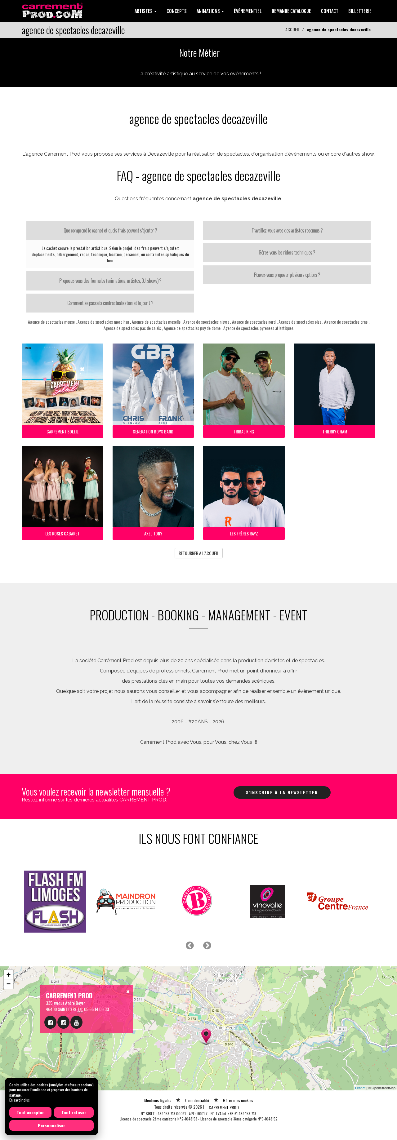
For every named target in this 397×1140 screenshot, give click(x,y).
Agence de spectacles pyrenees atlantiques (258, 328)
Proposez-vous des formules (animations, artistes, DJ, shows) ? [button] (110, 280)
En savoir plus (19, 1099)
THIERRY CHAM (334, 431)
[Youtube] (76, 1022)
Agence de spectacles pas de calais (132, 328)
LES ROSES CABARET (62, 533)
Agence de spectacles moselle (156, 321)
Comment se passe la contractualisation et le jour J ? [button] (110, 303)
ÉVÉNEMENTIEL (248, 11)
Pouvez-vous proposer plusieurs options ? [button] (287, 274)
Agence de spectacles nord (254, 321)
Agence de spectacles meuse (51, 321)
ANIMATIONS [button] (209, 11)
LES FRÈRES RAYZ (244, 533)
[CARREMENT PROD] (53, 10)
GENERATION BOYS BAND (153, 431)
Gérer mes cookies (238, 1100)
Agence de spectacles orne (346, 321)
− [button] (9, 984)
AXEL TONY (153, 533)
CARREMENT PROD (224, 1107)
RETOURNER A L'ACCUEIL (199, 553)
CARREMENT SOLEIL (62, 431)
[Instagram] (63, 1022)
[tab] (110, 230)
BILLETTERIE (360, 11)
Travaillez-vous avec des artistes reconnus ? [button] (287, 230)
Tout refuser (73, 1112)
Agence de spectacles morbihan (103, 321)
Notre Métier (199, 53)
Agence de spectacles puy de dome (192, 328)
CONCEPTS (177, 11)
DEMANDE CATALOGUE (291, 11)
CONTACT (329, 11)
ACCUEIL (292, 29)
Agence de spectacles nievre (206, 321)
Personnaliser (51, 1125)
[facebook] (50, 1022)
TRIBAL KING (244, 431)
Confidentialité (197, 1100)
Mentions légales (157, 1100)
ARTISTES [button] (144, 11)
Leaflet (360, 1087)
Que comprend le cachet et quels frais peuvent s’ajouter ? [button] (110, 230)
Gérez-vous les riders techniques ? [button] (287, 252)
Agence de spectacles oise (300, 321)
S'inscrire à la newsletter (282, 792)
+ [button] (9, 974)
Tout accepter (30, 1112)
